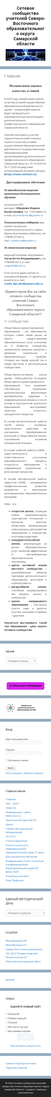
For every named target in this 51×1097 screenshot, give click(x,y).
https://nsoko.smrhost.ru (20, 174)
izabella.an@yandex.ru (23, 240)
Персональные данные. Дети (23, 961)
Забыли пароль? (33, 773)
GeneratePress (25, 1092)
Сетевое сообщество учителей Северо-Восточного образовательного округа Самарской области (25, 26)
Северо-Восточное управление (24, 949)
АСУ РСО (10, 836)
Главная (11, 799)
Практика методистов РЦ (21, 820)
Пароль (10, 749)
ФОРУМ (10, 979)
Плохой (12, 1022)
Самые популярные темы (21, 1063)
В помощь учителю (17, 876)
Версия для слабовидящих (27, 685)
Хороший (13, 1013)
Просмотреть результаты (25, 1045)
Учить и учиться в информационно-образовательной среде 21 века (25, 849)
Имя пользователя (17, 739)
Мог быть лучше (18, 1026)
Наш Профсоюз (15, 880)
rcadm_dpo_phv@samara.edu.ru (23, 283)
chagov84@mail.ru (14, 265)
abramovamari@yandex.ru (28, 215)
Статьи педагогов (16, 840)
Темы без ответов (16, 1067)
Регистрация (13, 773)
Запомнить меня (18, 760)
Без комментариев (19, 1031)
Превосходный (17, 1018)
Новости (11, 807)
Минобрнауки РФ (16, 940)
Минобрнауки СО (16, 945)
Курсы (9, 824)
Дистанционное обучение (21, 856)
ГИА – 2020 (12, 803)
